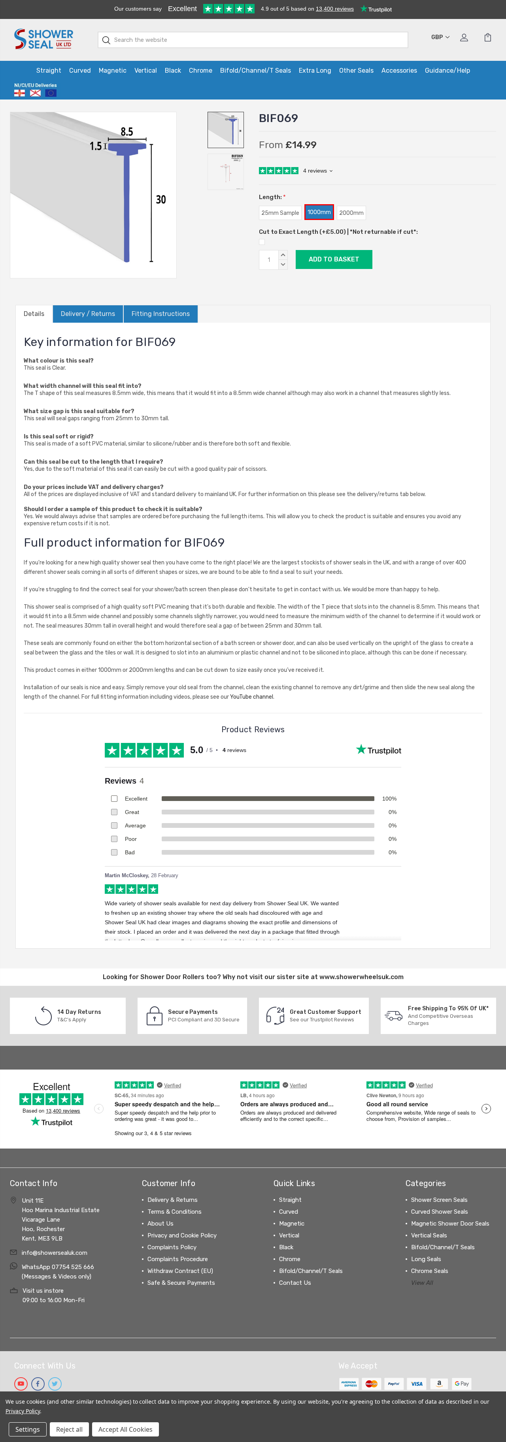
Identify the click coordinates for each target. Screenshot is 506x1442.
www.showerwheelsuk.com (361, 977)
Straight (48, 70)
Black (173, 70)
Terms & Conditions (174, 1211)
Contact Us (295, 1282)
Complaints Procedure (177, 1259)
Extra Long (315, 70)
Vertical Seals (429, 1235)
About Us (160, 1223)
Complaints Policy (171, 1247)
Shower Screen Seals (439, 1199)
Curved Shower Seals (439, 1211)
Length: (272, 197)
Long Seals (426, 1259)
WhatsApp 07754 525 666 (58, 1267)
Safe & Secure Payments (181, 1282)
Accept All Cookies (125, 1429)
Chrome (200, 70)
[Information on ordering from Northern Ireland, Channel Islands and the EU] (35, 90)
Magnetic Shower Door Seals (450, 1223)
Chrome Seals (429, 1271)
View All (422, 1282)
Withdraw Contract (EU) (180, 1271)
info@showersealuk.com (54, 1252)
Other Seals (356, 70)
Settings (27, 1429)
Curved (80, 70)
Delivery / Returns (88, 314)
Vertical (145, 70)
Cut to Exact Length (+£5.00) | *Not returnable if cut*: (338, 231)
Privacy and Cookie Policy (182, 1235)
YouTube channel (251, 697)
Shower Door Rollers (172, 977)
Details (34, 314)
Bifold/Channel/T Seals (255, 70)
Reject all (69, 1429)
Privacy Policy (23, 1411)
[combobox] (253, 39)
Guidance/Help (447, 70)
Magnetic (112, 70)
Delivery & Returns (172, 1199)
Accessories (399, 70)
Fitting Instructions (161, 314)
